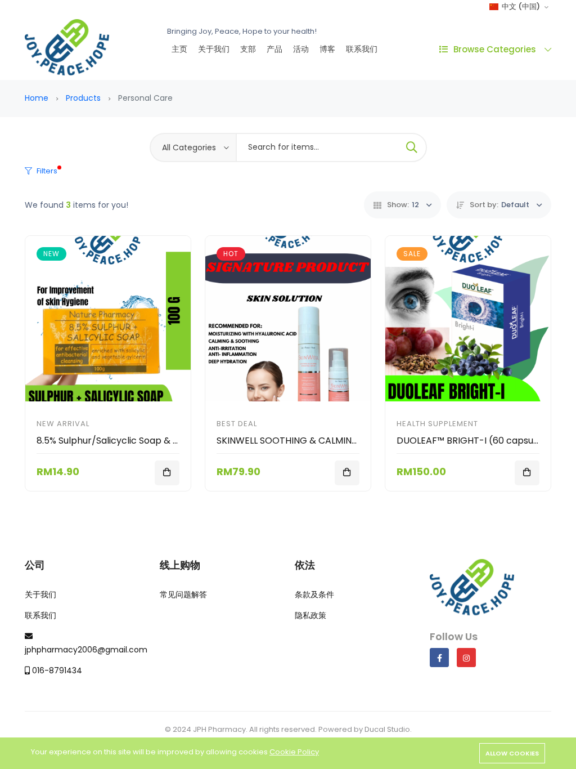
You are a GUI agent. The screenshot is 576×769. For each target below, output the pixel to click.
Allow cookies (512, 753)
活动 (301, 49)
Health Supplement (437, 423)
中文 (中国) (520, 6)
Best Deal (237, 423)
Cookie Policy (294, 751)
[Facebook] (439, 657)
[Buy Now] (167, 472)
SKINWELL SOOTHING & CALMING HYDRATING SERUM (330, 440)
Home (36, 98)
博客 (327, 49)
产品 (274, 49)
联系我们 (361, 49)
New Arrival (63, 423)
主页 (179, 49)
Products (83, 98)
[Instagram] (466, 657)
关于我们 (214, 49)
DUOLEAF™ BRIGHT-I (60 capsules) (473, 440)
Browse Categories (494, 49)
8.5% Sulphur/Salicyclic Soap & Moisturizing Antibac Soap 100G (173, 440)
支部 (248, 49)
